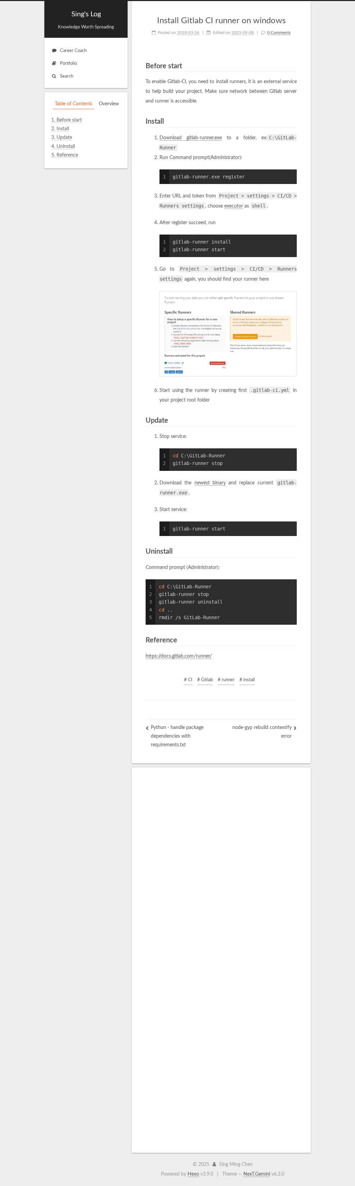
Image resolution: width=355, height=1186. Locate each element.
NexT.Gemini (256, 1174)
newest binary (210, 483)
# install (247, 680)
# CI (188, 680)
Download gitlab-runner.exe (190, 137)
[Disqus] (221, 868)
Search (66, 76)
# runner (226, 680)
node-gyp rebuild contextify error (262, 732)
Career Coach (73, 51)
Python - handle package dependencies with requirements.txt (177, 736)
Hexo (193, 1174)
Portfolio (68, 63)
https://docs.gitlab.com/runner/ (179, 656)
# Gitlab (205, 680)
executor (233, 206)
